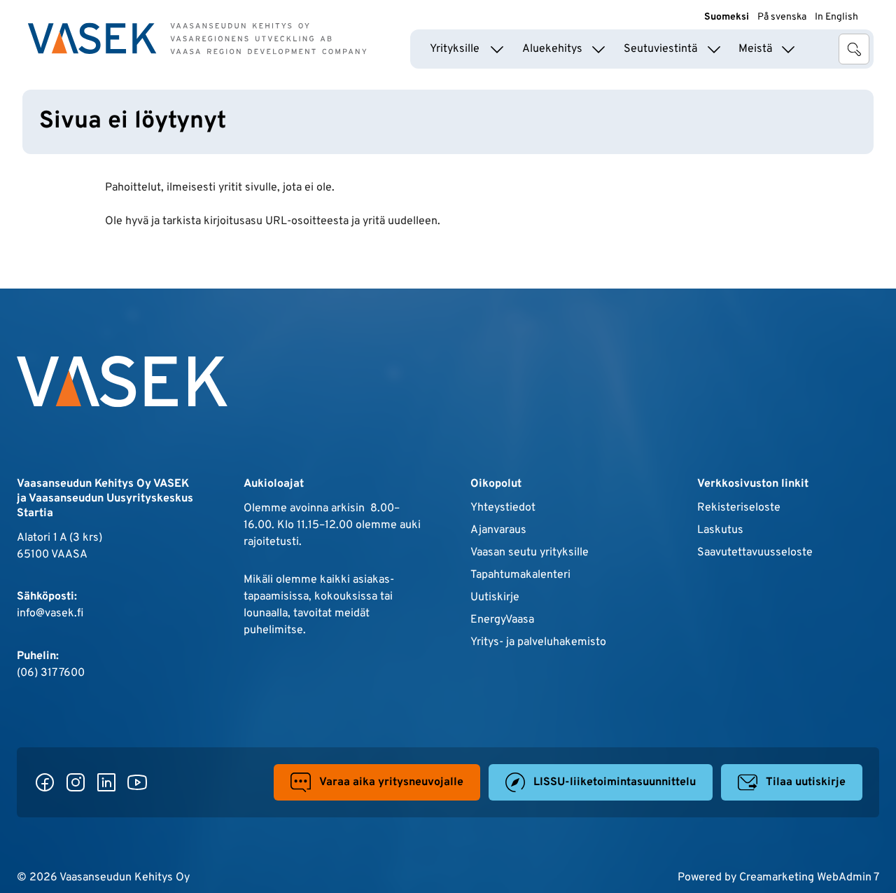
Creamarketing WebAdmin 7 (809, 878)
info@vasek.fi (50, 614)
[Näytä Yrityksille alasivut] (497, 49)
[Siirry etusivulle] (197, 38)
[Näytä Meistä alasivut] (788, 49)
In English (836, 17)
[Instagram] (75, 782)
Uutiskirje (494, 597)
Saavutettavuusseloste (755, 553)
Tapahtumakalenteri (520, 575)
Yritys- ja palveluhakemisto (538, 642)
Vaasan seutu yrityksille (529, 553)
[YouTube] (137, 782)
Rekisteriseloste (738, 508)
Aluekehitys (552, 49)
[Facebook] (45, 782)
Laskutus (720, 530)
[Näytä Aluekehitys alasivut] (598, 49)
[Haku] (854, 49)
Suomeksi (726, 17)
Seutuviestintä (660, 49)
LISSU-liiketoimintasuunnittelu (614, 782)
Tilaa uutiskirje (806, 782)
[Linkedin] (106, 782)
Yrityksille (454, 49)
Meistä (755, 49)
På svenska (781, 17)
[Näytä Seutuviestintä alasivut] (714, 49)
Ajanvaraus (498, 530)
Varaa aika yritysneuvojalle (391, 782)
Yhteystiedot (503, 508)
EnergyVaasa (502, 620)
